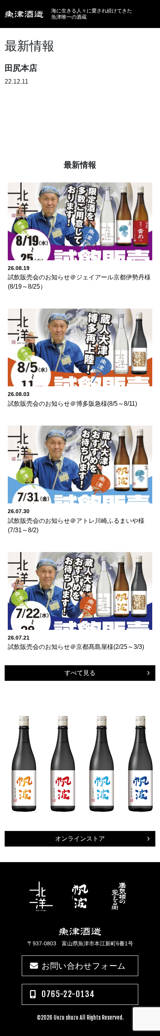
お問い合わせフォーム (84, 965)
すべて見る (80, 673)
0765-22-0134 (68, 994)
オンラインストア (80, 838)
